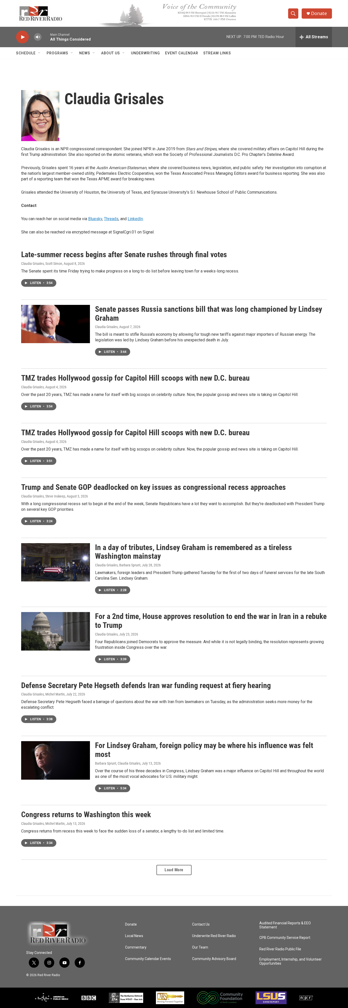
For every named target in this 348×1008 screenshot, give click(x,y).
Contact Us (201, 924)
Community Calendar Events (148, 959)
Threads (111, 218)
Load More (174, 869)
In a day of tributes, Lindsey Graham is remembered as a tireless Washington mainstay (193, 552)
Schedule (26, 53)
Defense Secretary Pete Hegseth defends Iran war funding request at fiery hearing (146, 685)
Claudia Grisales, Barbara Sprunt (117, 565)
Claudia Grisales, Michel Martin (43, 694)
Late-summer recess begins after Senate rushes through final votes (124, 254)
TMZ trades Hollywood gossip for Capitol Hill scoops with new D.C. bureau (135, 378)
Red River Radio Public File (280, 949)
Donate (319, 13)
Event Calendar (181, 53)
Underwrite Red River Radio (214, 936)
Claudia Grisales (106, 327)
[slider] (46, 37)
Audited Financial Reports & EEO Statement (285, 925)
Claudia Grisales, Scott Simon (41, 264)
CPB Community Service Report (284, 938)
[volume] (37, 37)
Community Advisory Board (214, 959)
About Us (110, 53)
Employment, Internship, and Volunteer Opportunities (290, 961)
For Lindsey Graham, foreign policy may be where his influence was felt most (204, 750)
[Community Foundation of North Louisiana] (220, 997)
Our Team (200, 947)
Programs (57, 53)
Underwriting (145, 53)
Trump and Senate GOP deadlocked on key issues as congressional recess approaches (153, 487)
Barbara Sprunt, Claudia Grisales (117, 763)
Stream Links (217, 53)
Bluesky (95, 218)
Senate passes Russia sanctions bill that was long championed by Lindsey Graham (208, 313)
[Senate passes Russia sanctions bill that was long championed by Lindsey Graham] (55, 324)
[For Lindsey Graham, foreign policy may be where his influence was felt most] (55, 760)
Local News (134, 936)
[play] (22, 37)
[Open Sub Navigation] (39, 53)
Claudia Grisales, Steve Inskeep (43, 496)
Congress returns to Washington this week (86, 814)
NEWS (84, 53)
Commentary (135, 947)
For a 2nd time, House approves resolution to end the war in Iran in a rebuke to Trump (211, 621)
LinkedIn (135, 218)
